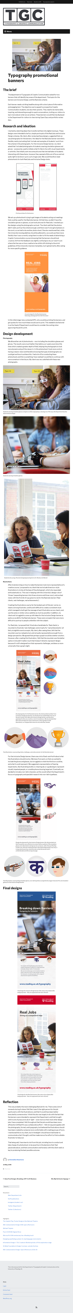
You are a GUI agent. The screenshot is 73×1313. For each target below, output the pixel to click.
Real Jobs (29, 1)
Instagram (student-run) (15, 1202)
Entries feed (6, 1290)
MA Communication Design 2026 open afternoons (18, 1225)
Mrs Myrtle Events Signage (59, 1179)
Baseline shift (37, 1)
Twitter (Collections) (14, 1209)
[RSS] (36, 1307)
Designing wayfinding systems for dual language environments (22, 1239)
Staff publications (13, 1199)
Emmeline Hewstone (17, 1159)
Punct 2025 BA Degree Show (12, 1232)
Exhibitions (22, 1)
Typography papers (48, 1)
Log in (4, 1286)
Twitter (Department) (14, 1206)
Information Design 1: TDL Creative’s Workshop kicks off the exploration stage (27, 1242)
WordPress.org (7, 1298)
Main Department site (14, 1195)
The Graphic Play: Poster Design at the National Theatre (20, 1221)
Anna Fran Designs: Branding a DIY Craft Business (20, 1179)
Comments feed (7, 1294)
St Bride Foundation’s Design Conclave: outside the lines (20, 1246)
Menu (9, 31)
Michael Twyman (8, 1228)
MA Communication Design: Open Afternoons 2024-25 (20, 1249)
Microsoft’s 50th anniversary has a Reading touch (18, 1235)
